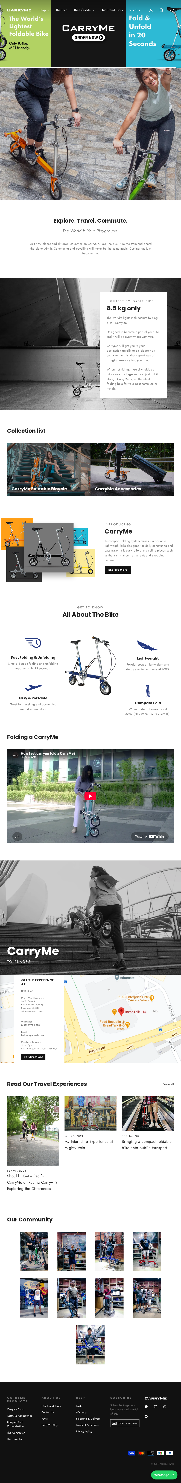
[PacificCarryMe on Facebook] (147, 1408)
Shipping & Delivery (88, 1419)
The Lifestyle (83, 10)
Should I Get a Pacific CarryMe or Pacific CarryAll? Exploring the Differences (32, 1182)
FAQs (79, 1406)
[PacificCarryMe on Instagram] (157, 1408)
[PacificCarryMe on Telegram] (147, 1418)
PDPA (45, 1419)
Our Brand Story (111, 10)
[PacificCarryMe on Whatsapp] (166, 1408)
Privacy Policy (84, 1431)
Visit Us (134, 10)
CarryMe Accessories (19, 1416)
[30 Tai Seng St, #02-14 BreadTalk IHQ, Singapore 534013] (90, 1019)
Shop (43, 10)
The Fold (61, 10)
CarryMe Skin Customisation (15, 1424)
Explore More (117, 570)
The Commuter (16, 1433)
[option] (90, 34)
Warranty (81, 1412)
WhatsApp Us (164, 1475)
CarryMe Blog (50, 1425)
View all (168, 1084)
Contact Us (48, 1412)
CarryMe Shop (15, 1409)
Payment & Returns (87, 1425)
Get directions (33, 1057)
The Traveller (14, 1439)
